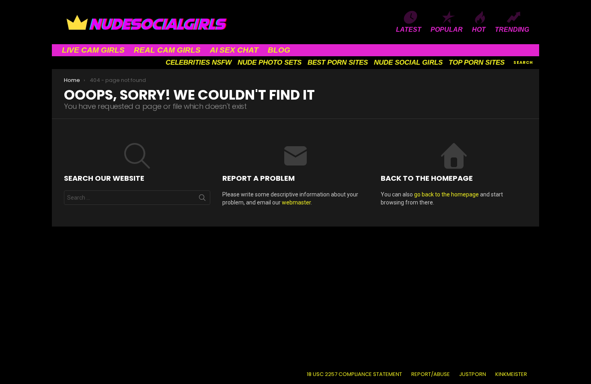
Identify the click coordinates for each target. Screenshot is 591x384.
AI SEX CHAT (234, 50)
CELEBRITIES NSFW (199, 62)
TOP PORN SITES (477, 62)
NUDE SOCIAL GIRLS (408, 62)
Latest (408, 29)
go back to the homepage (446, 194)
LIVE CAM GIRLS (93, 50)
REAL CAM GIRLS (167, 50)
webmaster (296, 202)
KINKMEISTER (511, 374)
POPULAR (447, 29)
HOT (479, 29)
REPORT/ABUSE (430, 374)
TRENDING (512, 29)
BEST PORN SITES (338, 62)
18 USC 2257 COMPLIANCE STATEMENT (354, 374)
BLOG (279, 50)
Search (202, 199)
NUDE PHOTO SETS (270, 62)
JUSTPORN (472, 374)
